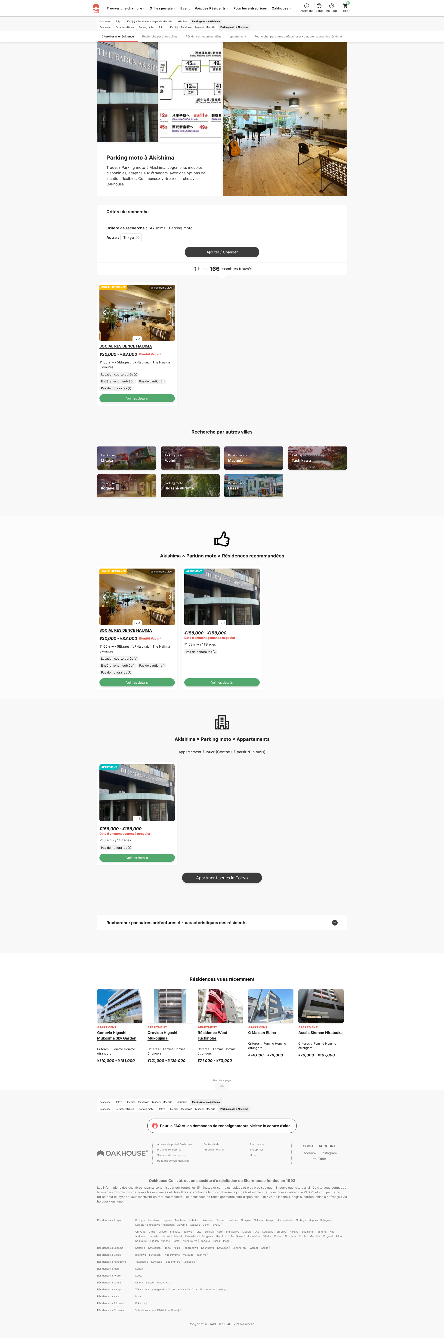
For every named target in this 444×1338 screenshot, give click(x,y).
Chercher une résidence (118, 36)
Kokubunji (141, 1241)
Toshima (321, 1231)
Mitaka (110, 458)
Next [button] (170, 312)
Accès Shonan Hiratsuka (320, 1032)
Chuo (152, 1231)
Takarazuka (142, 1289)
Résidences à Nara (108, 1296)
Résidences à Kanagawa (111, 1261)
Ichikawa (140, 1254)
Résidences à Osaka (109, 1282)
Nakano (294, 1231)
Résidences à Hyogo (109, 1289)
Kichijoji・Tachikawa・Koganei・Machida (160, 1220)
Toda (168, 1247)
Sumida (209, 1231)
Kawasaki (157, 1261)
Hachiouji (221, 1236)
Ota (257, 1231)
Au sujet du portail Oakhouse (174, 1144)
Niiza (177, 1247)
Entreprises (257, 1149)
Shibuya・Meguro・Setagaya (313, 1220)
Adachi (177, 1236)
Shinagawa (232, 1231)
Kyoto (138, 1275)
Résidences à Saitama (110, 1247)
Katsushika (191, 1236)
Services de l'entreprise (171, 1155)
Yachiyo (201, 1254)
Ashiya (222, 1289)
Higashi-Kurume (179, 485)
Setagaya (267, 1231)
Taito (198, 1231)
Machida (237, 458)
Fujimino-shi (239, 1247)
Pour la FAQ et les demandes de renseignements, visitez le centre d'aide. (226, 1125)
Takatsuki (162, 1282)
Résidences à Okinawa (110, 1310)
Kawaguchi (154, 1247)
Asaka (264, 1247)
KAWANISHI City (187, 1289)
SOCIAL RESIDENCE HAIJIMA (125, 346)
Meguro (247, 1231)
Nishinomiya (207, 1289)
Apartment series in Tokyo (222, 877)
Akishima (290, 1236)
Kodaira (205, 1241)
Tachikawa (301, 458)
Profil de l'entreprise (169, 1149)
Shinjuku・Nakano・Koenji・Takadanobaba (267, 1220)
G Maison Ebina (262, 1032)
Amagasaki (158, 1289)
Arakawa (140, 1236)
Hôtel (253, 1155)
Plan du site (257, 1144)
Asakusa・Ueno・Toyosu (205, 1224)
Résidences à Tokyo (109, 1220)
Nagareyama (172, 1254)
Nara (138, 1296)
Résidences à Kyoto (109, 1275)
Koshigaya (207, 1247)
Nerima (166, 1236)
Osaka (139, 1282)
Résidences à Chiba (109, 1254)
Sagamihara (173, 1261)
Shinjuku (175, 1231)
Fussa (237, 485)
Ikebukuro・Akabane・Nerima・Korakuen (213, 1220)
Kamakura (189, 1261)
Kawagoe (222, 1247)
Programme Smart (214, 1149)
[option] (137, 313)
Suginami (307, 1231)
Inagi (226, 1241)
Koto (220, 1231)
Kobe (171, 1289)
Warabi (254, 1247)
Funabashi (155, 1254)
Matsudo (188, 1254)
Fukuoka (140, 1303)
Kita (332, 1231)
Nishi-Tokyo (190, 1241)
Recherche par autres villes (159, 36)
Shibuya (281, 1231)
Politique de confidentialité (173, 1160)
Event (185, 8)
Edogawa (207, 1236)
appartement (238, 36)
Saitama (140, 1247)
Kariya (139, 1268)
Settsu (150, 1282)
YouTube (319, 1159)
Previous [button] (104, 312)
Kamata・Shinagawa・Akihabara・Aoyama (161, 1224)
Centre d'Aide (211, 1144)
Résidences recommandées (203, 36)
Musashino (253, 1236)
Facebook (309, 1153)
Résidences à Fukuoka (110, 1303)
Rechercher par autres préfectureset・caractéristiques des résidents (298, 36)
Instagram (329, 1153)
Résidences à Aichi (108, 1268)
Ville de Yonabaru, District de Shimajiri (158, 1310)
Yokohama (141, 1261)
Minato (162, 1231)
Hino (339, 1236)
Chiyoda (140, 1231)
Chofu (302, 1236)
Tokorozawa (190, 1247)
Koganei (110, 485)
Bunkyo (187, 1231)
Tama (176, 1241)
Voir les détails (137, 398)
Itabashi (153, 1236)
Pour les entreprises (250, 8)
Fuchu (173, 458)
